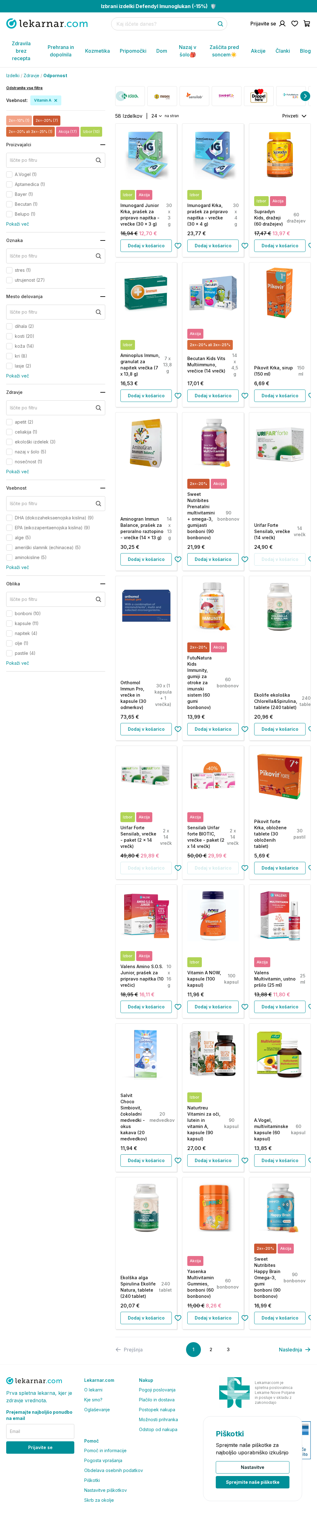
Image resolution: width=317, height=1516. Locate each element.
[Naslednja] (305, 96)
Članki (283, 51)
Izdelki (13, 75)
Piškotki (92, 1480)
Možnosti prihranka (158, 1419)
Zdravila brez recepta (21, 50)
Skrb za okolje (99, 1500)
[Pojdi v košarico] (307, 23)
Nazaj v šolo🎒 (187, 51)
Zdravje (31, 75)
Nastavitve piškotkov (105, 1490)
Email (15, 1431)
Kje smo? (93, 1399)
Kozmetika (97, 51)
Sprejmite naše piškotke (253, 1482)
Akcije (258, 51)
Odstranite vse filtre (24, 88)
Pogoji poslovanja (157, 1389)
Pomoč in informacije (105, 1450)
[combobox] (156, 115)
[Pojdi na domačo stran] (47, 23)
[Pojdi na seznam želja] (294, 23)
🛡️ (158, 6)
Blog (305, 51)
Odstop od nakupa (158, 1429)
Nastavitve (252, 1467)
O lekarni (93, 1389)
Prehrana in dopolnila (61, 51)
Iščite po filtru (23, 160)
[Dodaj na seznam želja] (178, 245)
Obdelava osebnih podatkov (113, 1470)
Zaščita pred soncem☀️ (224, 51)
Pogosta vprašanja (103, 1460)
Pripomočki (133, 51)
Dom (161, 51)
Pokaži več (17, 224)
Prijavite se (40, 1447)
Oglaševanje (97, 1409)
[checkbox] (9, 174)
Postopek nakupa (157, 1409)
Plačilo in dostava (157, 1399)
